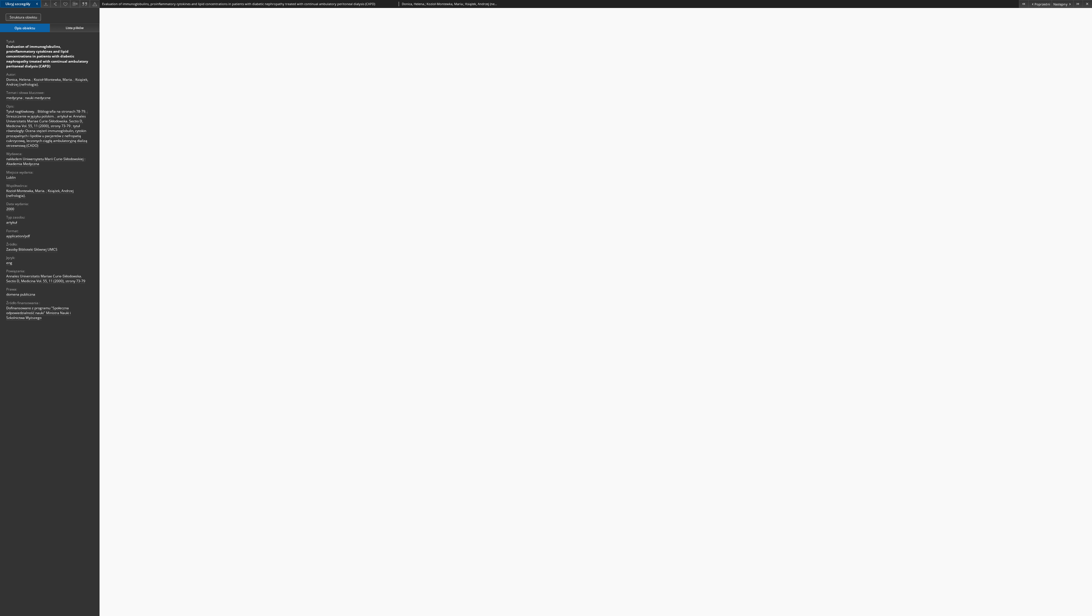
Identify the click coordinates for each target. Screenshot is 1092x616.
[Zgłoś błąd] (95, 4)
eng (9, 262)
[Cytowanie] (85, 4)
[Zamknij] (1087, 4)
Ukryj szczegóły (17, 3)
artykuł (11, 222)
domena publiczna (20, 294)
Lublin (11, 177)
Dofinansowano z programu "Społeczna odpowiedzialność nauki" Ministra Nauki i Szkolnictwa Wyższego (38, 313)
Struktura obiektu (23, 17)
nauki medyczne (38, 97)
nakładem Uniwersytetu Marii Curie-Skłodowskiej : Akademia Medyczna (45, 161)
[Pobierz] (46, 4)
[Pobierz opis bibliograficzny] (75, 4)
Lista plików (75, 28)
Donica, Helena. (18, 79)
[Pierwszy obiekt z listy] (1023, 4)
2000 (10, 209)
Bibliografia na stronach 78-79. (62, 111)
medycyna (14, 97)
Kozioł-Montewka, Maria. (53, 79)
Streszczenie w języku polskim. (30, 116)
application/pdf (18, 236)
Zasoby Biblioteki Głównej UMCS (31, 249)
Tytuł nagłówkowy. (20, 111)
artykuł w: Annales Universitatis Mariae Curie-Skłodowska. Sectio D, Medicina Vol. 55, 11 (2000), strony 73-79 (46, 121)
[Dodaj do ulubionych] (65, 4)
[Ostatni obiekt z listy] (1078, 4)
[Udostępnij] (55, 4)
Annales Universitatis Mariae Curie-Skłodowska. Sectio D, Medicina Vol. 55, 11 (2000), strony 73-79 (45, 278)
